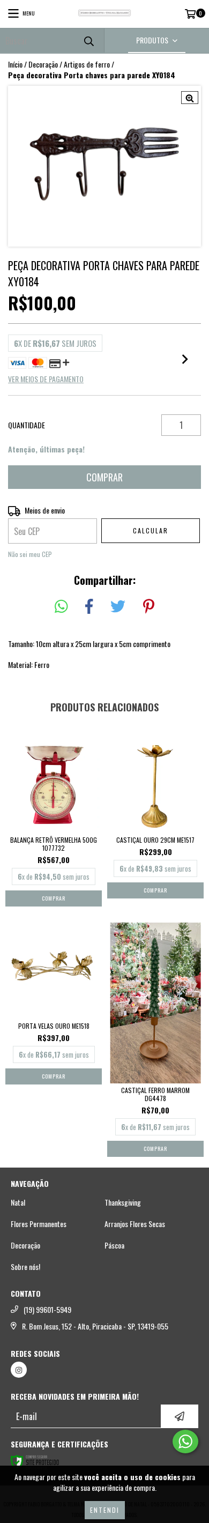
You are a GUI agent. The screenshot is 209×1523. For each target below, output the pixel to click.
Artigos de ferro (87, 64)
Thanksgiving (122, 1202)
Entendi (105, 1509)
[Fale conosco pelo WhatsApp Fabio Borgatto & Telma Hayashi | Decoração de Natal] (185, 1441)
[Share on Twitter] (118, 606)
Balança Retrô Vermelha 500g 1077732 (53, 844)
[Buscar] (88, 40)
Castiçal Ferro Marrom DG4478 (155, 1094)
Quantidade (26, 425)
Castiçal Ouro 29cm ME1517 (155, 840)
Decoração (43, 64)
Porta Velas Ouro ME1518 (53, 1026)
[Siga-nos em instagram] (19, 1370)
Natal (18, 1202)
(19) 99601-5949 (47, 1309)
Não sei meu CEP (30, 554)
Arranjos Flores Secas (134, 1224)
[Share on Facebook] (89, 606)
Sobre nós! (25, 1266)
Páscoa (114, 1245)
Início (15, 64)
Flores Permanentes (38, 1224)
